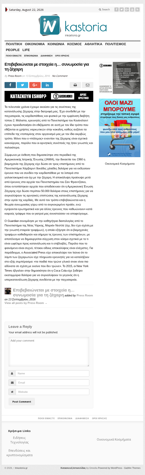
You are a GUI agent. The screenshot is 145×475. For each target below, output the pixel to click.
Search (105, 9)
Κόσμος (74, 44)
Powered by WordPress (110, 468)
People (13, 50)
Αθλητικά (93, 44)
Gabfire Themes (132, 468)
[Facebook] (117, 9)
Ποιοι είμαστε (14, 56)
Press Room (14, 76)
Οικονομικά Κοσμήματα (120, 163)
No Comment (59, 76)
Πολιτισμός (115, 44)
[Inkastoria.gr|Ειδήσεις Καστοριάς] (72, 25)
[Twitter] (122, 9)
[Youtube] (132, 9)
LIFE (26, 50)
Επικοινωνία (31, 56)
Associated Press (35, 252)
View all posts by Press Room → (26, 302)
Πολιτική (14, 44)
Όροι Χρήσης (62, 56)
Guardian (14, 220)
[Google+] (127, 9)
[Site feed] (137, 9)
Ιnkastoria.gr (20, 468)
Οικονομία (35, 44)
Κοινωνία (56, 44)
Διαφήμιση (46, 56)
